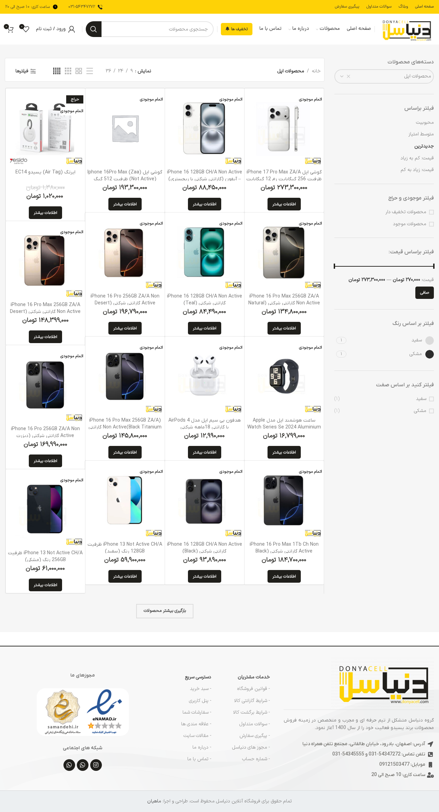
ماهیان (154, 801)
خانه (316, 71)
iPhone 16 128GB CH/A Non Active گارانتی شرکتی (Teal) (204, 299)
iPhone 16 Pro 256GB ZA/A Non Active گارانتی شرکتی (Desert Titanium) (125, 303)
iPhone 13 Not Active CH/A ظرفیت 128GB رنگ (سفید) (124, 548)
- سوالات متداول (254, 724)
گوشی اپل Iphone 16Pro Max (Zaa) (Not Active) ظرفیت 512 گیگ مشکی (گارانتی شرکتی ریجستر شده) (124, 179)
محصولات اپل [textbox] (417, 76)
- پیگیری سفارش (254, 735)
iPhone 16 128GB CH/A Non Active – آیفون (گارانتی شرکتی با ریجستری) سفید (204, 179)
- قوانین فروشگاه (253, 688)
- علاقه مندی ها (196, 724)
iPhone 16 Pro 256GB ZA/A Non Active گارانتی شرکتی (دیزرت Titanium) (45, 436)
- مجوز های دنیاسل (251, 747)
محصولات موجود (409, 224)
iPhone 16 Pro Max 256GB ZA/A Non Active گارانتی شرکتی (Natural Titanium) (284, 303)
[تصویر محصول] (204, 376)
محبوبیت (425, 122)
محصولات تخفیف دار (405, 212)
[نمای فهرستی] (89, 71)
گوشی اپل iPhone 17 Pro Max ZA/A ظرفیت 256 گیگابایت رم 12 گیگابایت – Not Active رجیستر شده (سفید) (284, 179)
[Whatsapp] (82, 765)
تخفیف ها (239, 29)
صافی (424, 293)
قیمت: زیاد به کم (417, 169)
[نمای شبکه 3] (68, 71)
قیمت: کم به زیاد (417, 158)
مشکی (420, 411)
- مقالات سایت (197, 735)
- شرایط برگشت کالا (251, 712)
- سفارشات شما (196, 712)
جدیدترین (424, 146)
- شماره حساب (256, 759)
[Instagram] (96, 765)
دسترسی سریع (198, 677)
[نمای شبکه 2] (78, 71)
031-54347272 (81, 7)
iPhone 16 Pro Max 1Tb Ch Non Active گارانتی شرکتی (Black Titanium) (284, 551)
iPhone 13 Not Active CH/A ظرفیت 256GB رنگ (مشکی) (45, 556)
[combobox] (384, 76)
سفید (421, 399)
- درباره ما (201, 747)
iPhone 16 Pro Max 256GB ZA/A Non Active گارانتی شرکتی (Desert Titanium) (45, 312)
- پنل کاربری (200, 700)
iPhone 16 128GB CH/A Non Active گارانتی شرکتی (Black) (204, 548)
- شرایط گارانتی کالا (252, 700)
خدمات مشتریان (254, 677)
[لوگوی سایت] (406, 29)
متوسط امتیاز (421, 134)
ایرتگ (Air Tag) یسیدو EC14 (45, 172)
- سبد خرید (200, 688)
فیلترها (21, 71)
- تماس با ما (199, 759)
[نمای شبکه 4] (56, 71)
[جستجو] (94, 29)
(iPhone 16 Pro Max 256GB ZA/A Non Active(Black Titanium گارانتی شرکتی (125, 427)
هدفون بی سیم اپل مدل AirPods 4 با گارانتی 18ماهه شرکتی (204, 424)
